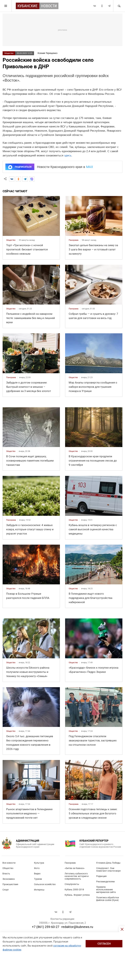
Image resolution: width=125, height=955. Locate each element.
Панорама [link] (73, 240)
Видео (37, 873)
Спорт (5, 889)
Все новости (8, 862)
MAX (89, 167)
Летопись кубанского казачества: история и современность (77, 876)
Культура (39, 862)
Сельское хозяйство (45, 884)
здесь (67, 155)
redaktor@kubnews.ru (77, 927)
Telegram (109, 5)
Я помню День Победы (108, 862)
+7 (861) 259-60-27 (45, 927)
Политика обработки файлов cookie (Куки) (107, 898)
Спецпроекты (72, 884)
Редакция (101, 876)
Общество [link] (10, 240)
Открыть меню (6, 6)
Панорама (70, 862)
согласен (104, 943)
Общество (9, 53)
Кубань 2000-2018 (74, 889)
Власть (6, 873)
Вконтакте (94, 5)
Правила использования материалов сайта (106, 889)
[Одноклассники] (18, 179)
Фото (37, 868)
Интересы (39, 889)
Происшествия (10, 884)
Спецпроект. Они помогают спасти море (108, 869)
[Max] (31, 179)
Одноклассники (101, 5)
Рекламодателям (105, 881)
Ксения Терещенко (47, 53)
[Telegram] (25, 179)
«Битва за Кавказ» (75, 868)
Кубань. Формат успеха (77, 895)
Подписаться (23, 167)
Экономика (8, 879)
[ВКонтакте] (11, 179)
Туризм (38, 879)
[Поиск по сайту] (119, 6)
